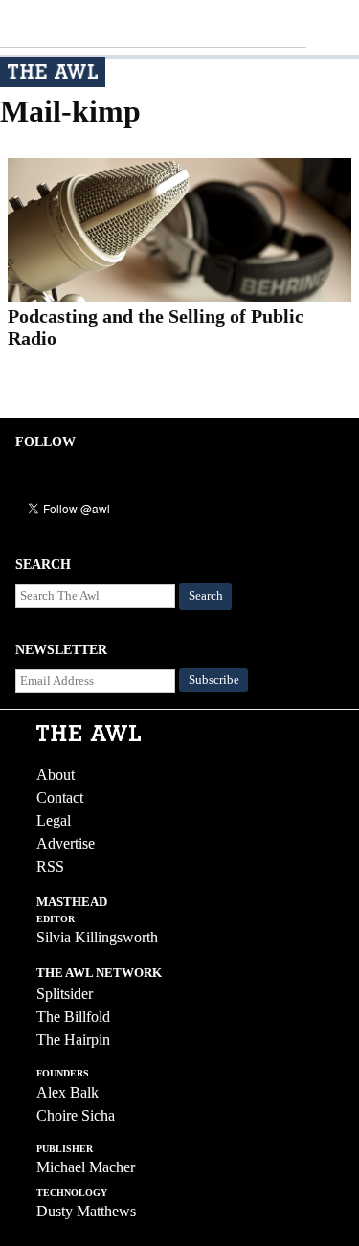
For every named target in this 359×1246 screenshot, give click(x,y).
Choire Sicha (75, 1115)
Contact (59, 797)
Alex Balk (67, 1092)
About (55, 774)
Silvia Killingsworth (97, 937)
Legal (53, 820)
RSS (50, 866)
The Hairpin (73, 1039)
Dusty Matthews (86, 1211)
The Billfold (73, 1016)
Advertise (65, 843)
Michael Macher (85, 1167)
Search (206, 595)
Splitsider (64, 993)
